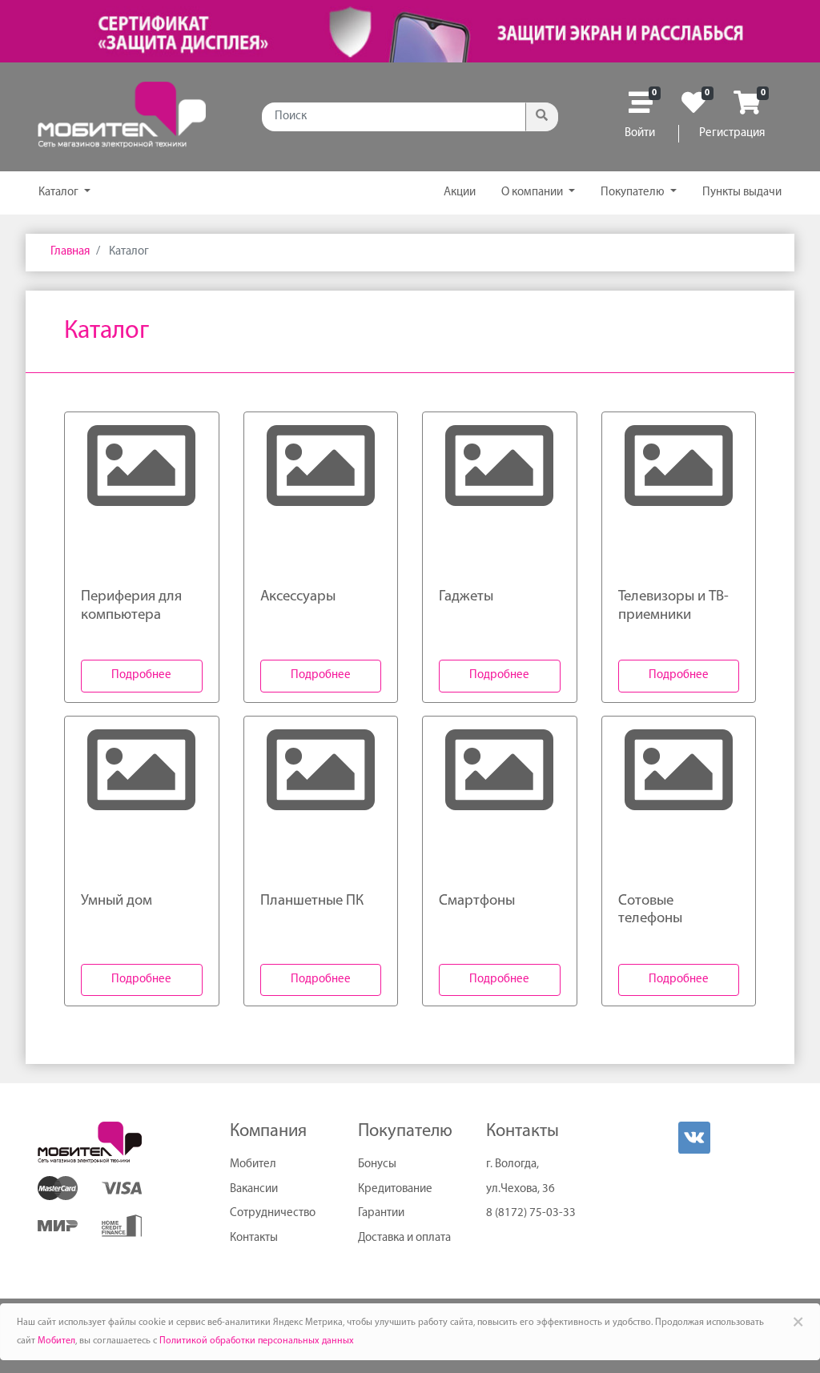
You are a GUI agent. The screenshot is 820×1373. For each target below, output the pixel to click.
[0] (641, 108)
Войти (640, 133)
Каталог (59, 193)
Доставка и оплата (404, 1238)
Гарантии (381, 1213)
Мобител (253, 1164)
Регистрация (732, 133)
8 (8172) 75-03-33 (531, 1213)
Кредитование (395, 1189)
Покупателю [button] (634, 193)
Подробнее (141, 675)
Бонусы (377, 1164)
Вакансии (254, 1189)
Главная (70, 252)
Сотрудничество (273, 1213)
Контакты (254, 1238)
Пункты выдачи (742, 193)
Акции (460, 193)
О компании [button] (533, 193)
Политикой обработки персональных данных (256, 1341)
